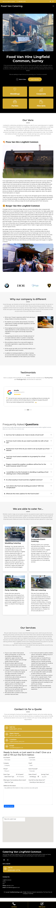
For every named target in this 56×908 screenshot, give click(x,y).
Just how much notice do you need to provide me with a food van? (26, 441)
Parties (15, 106)
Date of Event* (33, 774)
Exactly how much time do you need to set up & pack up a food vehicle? (26, 449)
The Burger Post (21, 379)
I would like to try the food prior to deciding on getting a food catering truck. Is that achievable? (26, 473)
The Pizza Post (48, 378)
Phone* (6, 769)
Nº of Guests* (20, 774)
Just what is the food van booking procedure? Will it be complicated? (24, 486)
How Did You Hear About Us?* (37, 780)
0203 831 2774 (15, 729)
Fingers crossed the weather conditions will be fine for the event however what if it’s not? (25, 465)
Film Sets (41, 106)
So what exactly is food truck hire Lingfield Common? (23, 480)
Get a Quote (35, 79)
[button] (25, 409)
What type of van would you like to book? (15, 780)
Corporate (41, 94)
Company (6, 763)
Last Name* (32, 757)
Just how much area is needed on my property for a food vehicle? (24, 457)
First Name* (7, 757)
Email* (30, 763)
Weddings (15, 94)
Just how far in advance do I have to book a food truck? (24, 435)
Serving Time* (45, 774)
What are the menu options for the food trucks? (21, 494)
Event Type (7, 774)
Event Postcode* (33, 769)
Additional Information (10, 785)
